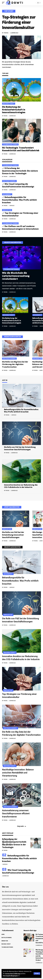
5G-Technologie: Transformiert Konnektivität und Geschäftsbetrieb (20, 149)
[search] (33, 3)
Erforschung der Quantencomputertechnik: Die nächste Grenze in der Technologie (20, 171)
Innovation (7, 210)
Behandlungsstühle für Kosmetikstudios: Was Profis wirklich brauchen (19, 200)
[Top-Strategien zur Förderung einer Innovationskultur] (21, 47)
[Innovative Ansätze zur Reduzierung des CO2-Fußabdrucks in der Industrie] (21, 471)
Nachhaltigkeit (8, 104)
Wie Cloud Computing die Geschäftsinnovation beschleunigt (18, 185)
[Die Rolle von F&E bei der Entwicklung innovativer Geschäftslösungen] (21, 433)
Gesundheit (7, 194)
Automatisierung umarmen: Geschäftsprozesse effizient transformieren (16, 813)
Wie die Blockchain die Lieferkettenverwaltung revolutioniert (15, 275)
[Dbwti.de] (14, 2)
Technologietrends (10, 144)
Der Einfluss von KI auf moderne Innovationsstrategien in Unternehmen (20, 227)
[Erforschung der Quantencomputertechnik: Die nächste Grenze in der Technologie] (35, 843)
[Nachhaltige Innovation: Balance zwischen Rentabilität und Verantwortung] (21, 754)
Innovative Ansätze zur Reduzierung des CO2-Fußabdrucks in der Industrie (21, 486)
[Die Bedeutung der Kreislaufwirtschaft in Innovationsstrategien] (21, 90)
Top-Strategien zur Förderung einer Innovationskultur (18, 22)
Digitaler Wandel (9, 181)
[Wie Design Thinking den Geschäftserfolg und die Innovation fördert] (29, 953)
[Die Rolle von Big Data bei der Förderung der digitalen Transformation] (15, 348)
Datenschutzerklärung (12, 973)
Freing (6, 33)
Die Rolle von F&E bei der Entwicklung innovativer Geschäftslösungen (13, 535)
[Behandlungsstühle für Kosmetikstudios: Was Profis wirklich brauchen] (21, 395)
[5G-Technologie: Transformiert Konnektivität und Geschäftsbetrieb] (21, 130)
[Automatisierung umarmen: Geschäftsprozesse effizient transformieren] (21, 795)
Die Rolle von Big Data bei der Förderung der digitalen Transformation (15, 364)
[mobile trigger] (4, 2)
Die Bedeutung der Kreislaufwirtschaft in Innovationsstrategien (13, 110)
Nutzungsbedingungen (10, 975)
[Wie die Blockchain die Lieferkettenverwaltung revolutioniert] (21, 257)
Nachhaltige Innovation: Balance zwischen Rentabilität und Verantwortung (18, 772)
